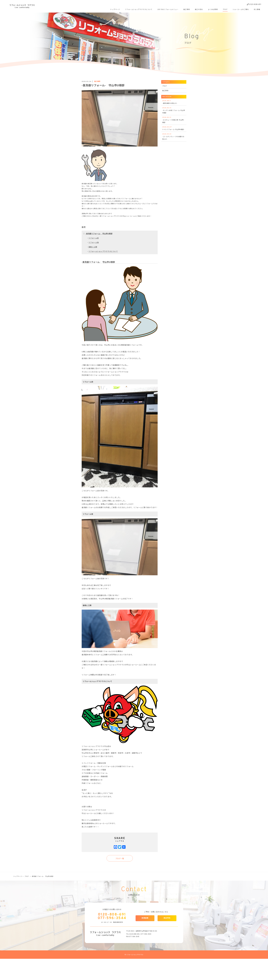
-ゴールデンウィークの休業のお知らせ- (173, 136)
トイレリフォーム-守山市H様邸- (173, 128)
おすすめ (167, 9)
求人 (257, 9)
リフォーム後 (93, 242)
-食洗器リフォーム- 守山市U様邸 (99, 233)
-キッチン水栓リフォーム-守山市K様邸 (173, 110)
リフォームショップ (138, 9)
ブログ (164, 86)
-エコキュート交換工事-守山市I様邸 (173, 119)
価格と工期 (92, 247)
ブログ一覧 (119, 858)
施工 (186, 9)
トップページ (17, 876)
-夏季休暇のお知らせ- (169, 102)
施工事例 (97, 81)
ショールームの (241, 9)
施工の (199, 9)
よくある (213, 9)
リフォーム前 (93, 238)
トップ (115, 9)
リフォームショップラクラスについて (103, 251)
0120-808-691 (255, 4)
